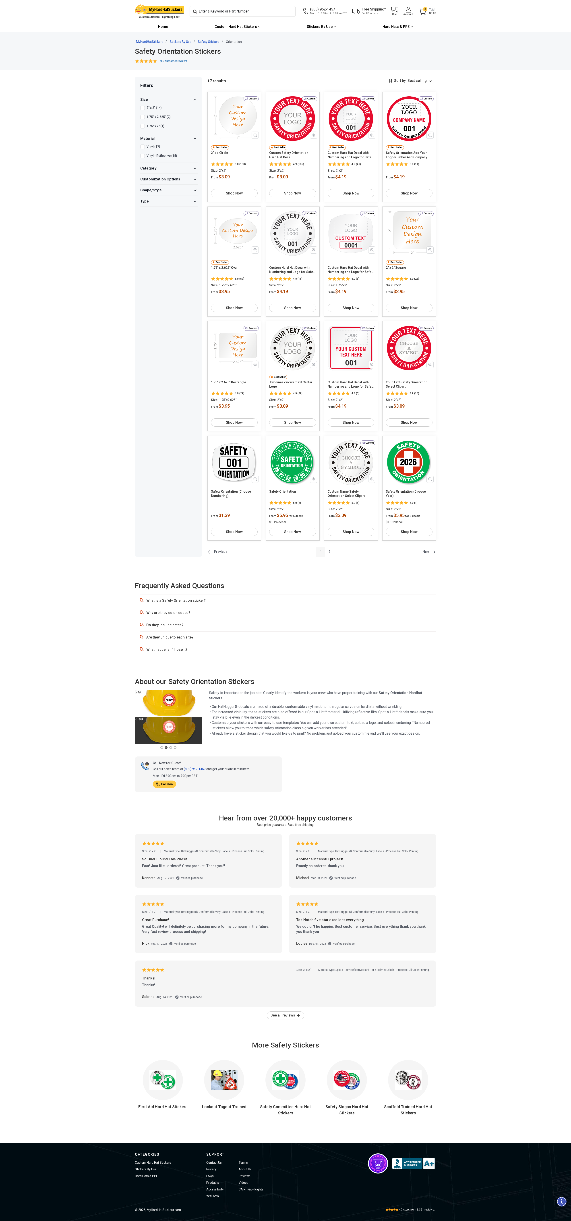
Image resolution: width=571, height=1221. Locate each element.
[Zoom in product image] (255, 135)
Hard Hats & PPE (396, 27)
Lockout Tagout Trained (224, 1106)
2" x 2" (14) (154, 107)
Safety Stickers (208, 41)
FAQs (210, 1176)
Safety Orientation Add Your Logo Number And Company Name (406, 155)
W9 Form (212, 1196)
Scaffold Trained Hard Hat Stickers (408, 1109)
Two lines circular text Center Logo (290, 384)
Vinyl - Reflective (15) (162, 155)
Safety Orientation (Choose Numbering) (231, 494)
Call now (167, 784)
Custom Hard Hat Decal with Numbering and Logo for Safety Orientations (351, 155)
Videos (243, 1182)
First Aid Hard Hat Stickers (163, 1106)
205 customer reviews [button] (173, 61)
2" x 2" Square (396, 267)
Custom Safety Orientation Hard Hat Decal (288, 155)
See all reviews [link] (283, 1015)
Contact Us (214, 1162)
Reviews (244, 1176)
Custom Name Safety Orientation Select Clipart (346, 494)
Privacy (211, 1169)
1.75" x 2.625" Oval (224, 267)
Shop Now (234, 193)
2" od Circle (219, 153)
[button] (394, 11)
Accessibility (215, 1189)
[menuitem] (163, 27)
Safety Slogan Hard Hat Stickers (346, 1109)
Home (163, 27)
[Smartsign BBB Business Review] (413, 1163)
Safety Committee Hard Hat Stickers (285, 1109)
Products (212, 1182)
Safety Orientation (282, 491)
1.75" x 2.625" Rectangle (228, 382)
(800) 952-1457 (195, 769)
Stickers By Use (320, 27)
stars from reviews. (417, 1209)
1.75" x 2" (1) (155, 126)
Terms (243, 1162)
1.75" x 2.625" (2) (159, 117)
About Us (245, 1169)
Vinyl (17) (153, 146)
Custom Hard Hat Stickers (236, 27)
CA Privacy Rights (251, 1189)
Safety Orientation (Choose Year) (406, 494)
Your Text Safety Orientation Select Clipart (406, 384)
